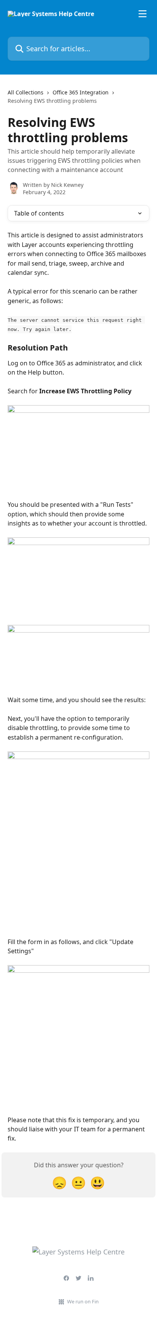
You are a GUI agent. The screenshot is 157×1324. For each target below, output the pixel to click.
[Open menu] (142, 13)
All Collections (25, 92)
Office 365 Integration (81, 92)
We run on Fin (83, 1301)
